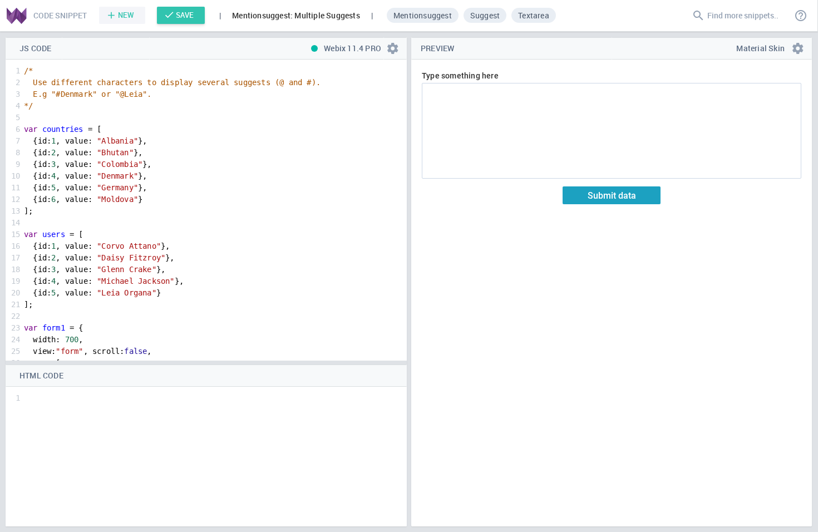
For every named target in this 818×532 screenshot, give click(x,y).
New (126, 15)
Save (185, 15)
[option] (423, 15)
